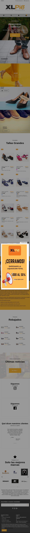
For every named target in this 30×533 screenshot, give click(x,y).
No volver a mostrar (24, 242)
